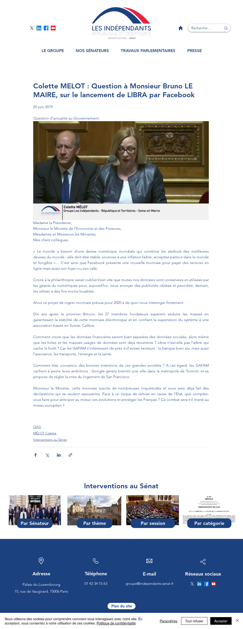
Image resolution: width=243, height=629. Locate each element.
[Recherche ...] (225, 28)
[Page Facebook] (46, 28)
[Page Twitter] (31, 28)
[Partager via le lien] (70, 455)
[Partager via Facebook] (35, 455)
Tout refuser (194, 621)
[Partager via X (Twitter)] (47, 455)
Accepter (221, 621)
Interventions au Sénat (50, 439)
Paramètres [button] (168, 621)
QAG (37, 427)
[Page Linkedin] (39, 28)
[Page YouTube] (53, 28)
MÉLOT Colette (44, 433)
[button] (53, 51)
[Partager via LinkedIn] (58, 455)
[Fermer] (237, 621)
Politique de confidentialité (116, 623)
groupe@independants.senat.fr (149, 583)
